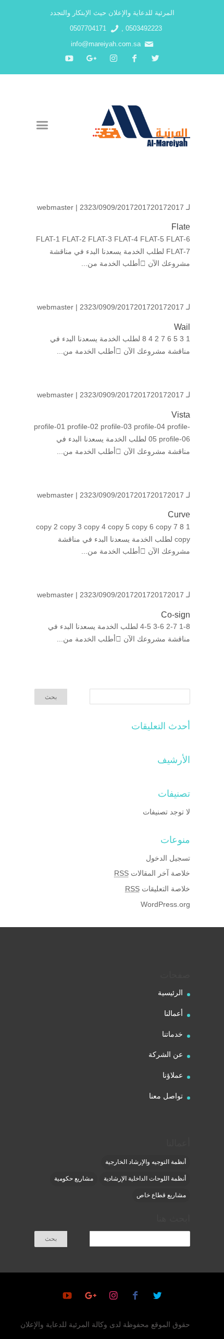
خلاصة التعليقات (157, 889)
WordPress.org (165, 904)
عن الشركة (165, 1054)
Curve (179, 514)
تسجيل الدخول (168, 858)
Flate (180, 226)
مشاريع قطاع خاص (161, 1195)
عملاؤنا (173, 1075)
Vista (180, 414)
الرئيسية (170, 992)
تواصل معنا (166, 1096)
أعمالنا (173, 1013)
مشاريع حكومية (73, 1178)
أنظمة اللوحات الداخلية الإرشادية (145, 1178)
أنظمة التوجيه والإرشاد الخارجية (145, 1162)
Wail (182, 327)
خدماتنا (172, 1034)
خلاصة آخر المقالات (152, 873)
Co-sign (175, 614)
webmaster (55, 207)
